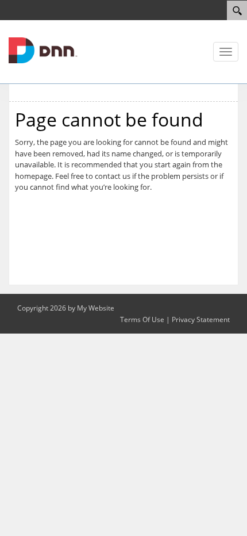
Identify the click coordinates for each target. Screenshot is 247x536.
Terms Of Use (142, 319)
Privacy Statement (201, 319)
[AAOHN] (43, 49)
